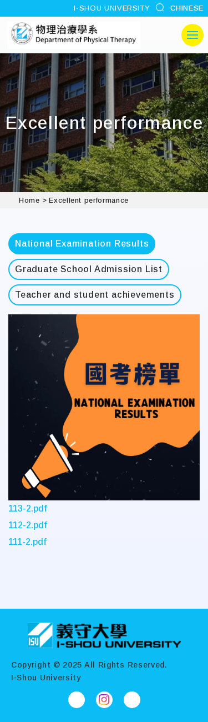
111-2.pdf (27, 541)
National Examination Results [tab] (82, 243)
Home (29, 200)
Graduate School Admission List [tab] (89, 269)
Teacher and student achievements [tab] (95, 294)
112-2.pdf (27, 525)
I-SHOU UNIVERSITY (112, 8)
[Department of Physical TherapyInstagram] (104, 699)
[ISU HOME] (73, 35)
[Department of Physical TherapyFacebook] (76, 699)
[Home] (104, 635)
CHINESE (187, 8)
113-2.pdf (27, 508)
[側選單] (192, 35)
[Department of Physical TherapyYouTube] (132, 699)
